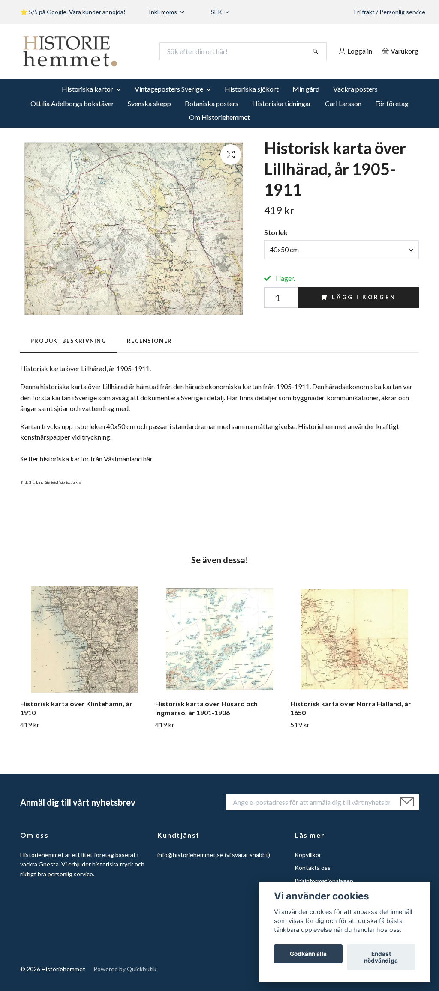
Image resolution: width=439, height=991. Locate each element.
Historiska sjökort (252, 100)
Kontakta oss (313, 879)
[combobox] (341, 261)
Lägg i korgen (364, 309)
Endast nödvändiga (381, 957)
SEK (217, 11)
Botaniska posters (211, 115)
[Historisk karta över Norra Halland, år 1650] (354, 651)
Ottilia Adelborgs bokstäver (72, 115)
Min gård (305, 100)
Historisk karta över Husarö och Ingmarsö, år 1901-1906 (206, 720)
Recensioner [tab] (149, 352)
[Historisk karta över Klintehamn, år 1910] (84, 651)
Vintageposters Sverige (169, 100)
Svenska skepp (149, 115)
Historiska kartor (87, 100)
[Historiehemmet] (120, 51)
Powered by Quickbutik (124, 981)
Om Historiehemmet (219, 129)
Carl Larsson (343, 115)
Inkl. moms (163, 11)
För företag (392, 115)
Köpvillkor (308, 866)
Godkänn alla (308, 953)
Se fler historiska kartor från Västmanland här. (86, 471)
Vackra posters (355, 100)
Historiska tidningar (281, 115)
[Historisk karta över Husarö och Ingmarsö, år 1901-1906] (219, 651)
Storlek (276, 244)
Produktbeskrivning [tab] (68, 352)
